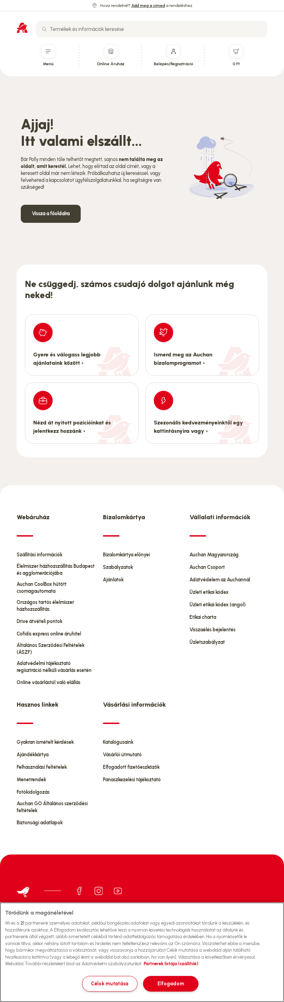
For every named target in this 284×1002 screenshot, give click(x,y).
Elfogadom (171, 983)
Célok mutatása (109, 983)
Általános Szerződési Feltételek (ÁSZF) (51, 648)
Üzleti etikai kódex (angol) (217, 605)
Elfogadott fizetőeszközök (131, 767)
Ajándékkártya (32, 755)
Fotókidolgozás (33, 792)
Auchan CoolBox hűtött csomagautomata (41, 587)
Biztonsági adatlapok (40, 823)
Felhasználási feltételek (42, 767)
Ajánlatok (113, 580)
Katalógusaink (118, 742)
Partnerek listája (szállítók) (171, 963)
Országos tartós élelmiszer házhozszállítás (45, 605)
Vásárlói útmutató (122, 755)
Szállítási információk (39, 555)
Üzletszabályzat (207, 642)
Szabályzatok (118, 567)
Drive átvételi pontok (39, 621)
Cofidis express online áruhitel (49, 634)
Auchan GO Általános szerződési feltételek (52, 807)
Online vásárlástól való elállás (48, 682)
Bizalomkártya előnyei (126, 555)
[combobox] (151, 29)
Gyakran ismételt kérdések (45, 742)
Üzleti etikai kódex (209, 592)
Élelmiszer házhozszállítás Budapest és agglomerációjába (56, 569)
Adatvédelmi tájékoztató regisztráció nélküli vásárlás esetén (54, 666)
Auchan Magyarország (214, 555)
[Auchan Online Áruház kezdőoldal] (22, 27)
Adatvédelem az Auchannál (219, 580)
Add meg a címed (148, 5)
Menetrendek (31, 780)
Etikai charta (202, 617)
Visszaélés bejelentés (212, 630)
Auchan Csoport (207, 567)
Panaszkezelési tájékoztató (132, 780)
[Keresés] (44, 29)
